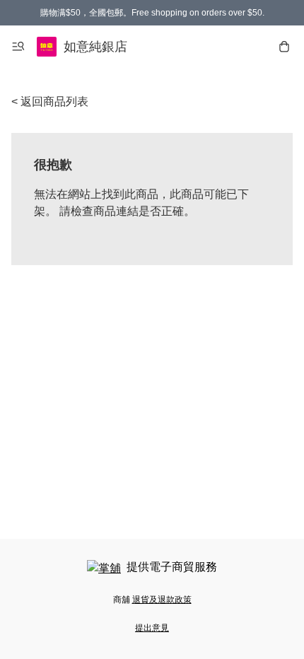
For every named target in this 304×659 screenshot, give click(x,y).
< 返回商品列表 (49, 101)
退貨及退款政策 (162, 600)
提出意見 (152, 628)
